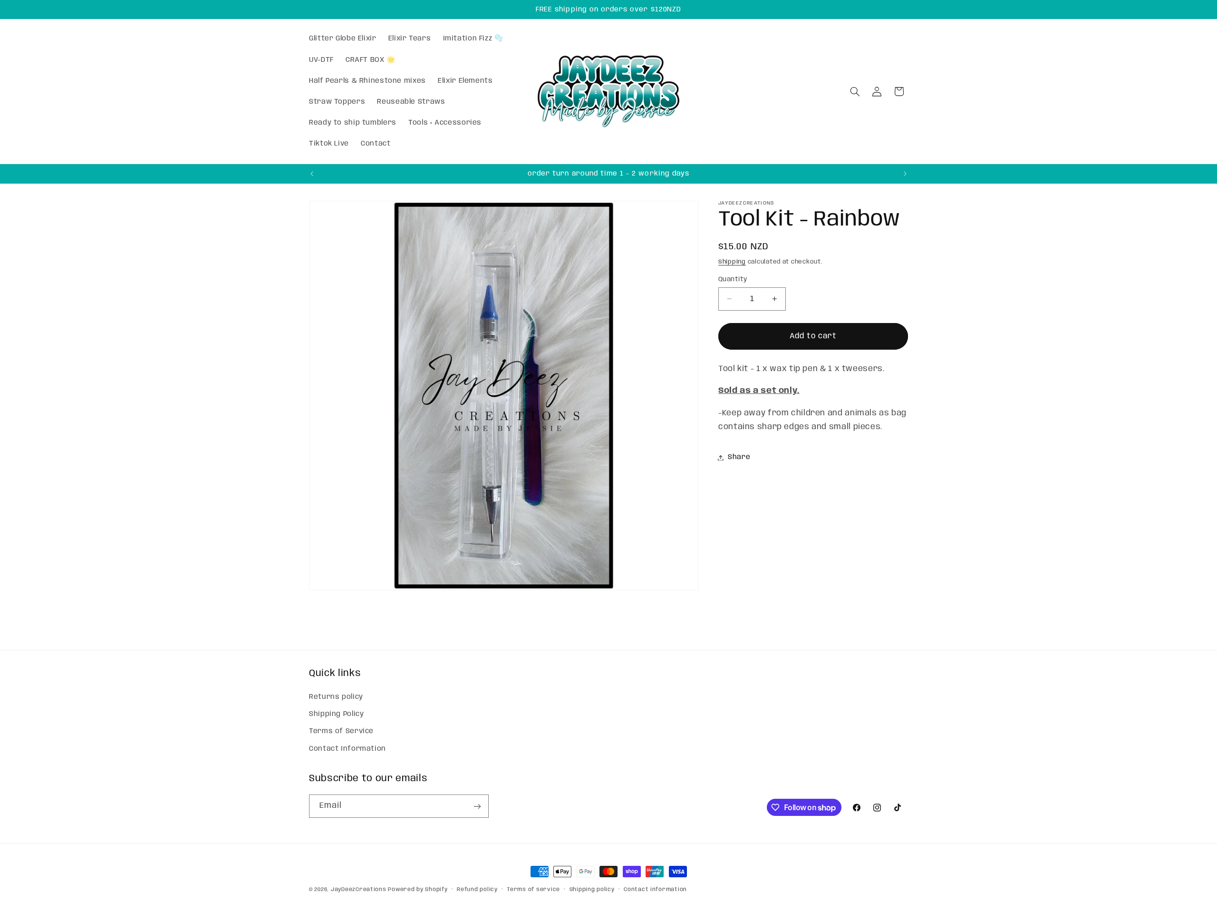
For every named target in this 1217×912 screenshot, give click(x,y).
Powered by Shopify (417, 889)
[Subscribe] (477, 806)
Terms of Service (341, 731)
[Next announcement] (905, 173)
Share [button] (739, 457)
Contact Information (347, 748)
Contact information (655, 889)
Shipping (732, 262)
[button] (855, 91)
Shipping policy (592, 889)
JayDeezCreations (358, 889)
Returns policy (336, 696)
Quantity (732, 279)
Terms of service (533, 889)
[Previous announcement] (311, 173)
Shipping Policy (336, 713)
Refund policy (477, 889)
